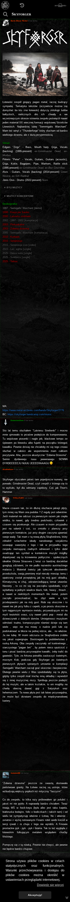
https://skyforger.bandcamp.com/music (30, 414)
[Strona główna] (5, 5)
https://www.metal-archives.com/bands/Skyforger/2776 (33, 410)
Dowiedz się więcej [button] (50, 885)
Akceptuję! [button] (35, 895)
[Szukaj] (5, 14)
